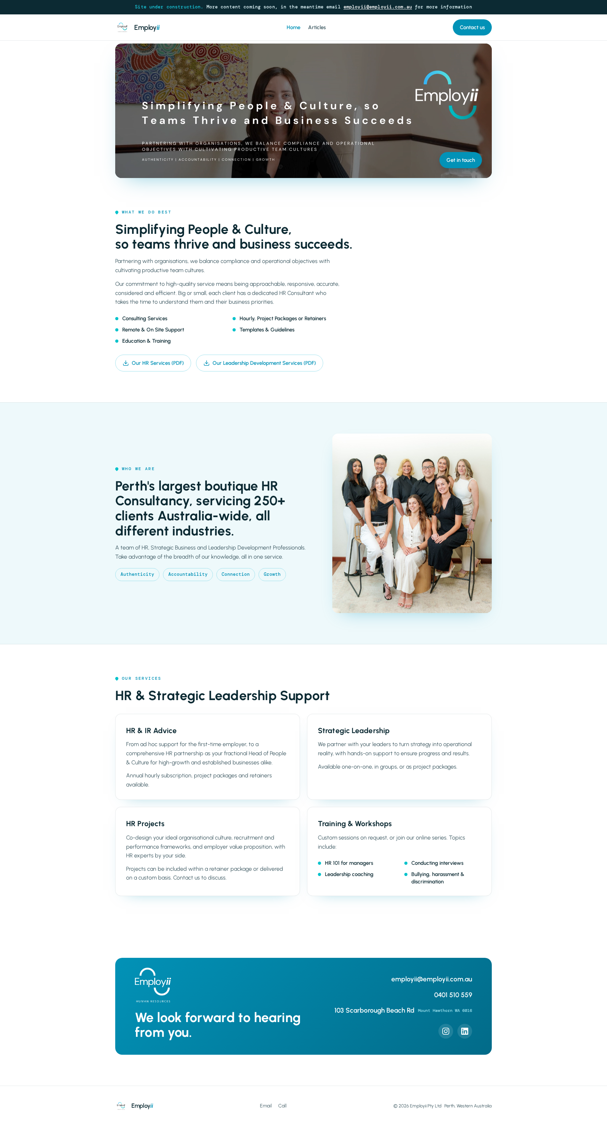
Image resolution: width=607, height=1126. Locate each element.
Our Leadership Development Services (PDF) (264, 363)
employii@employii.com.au (378, 7)
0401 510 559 (453, 995)
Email (266, 1106)
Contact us (472, 27)
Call (282, 1106)
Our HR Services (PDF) (158, 363)
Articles (317, 27)
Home (293, 27)
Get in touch (460, 160)
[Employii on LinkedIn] (464, 1031)
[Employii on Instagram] (445, 1031)
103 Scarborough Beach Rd (403, 1010)
